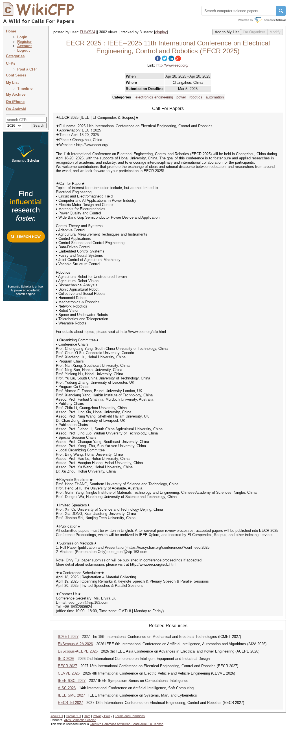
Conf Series (16, 75)
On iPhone (15, 102)
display (161, 32)
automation (215, 97)
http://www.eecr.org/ (172, 65)
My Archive (15, 94)
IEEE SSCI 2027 (72, 681)
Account (24, 46)
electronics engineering (154, 97)
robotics (195, 97)
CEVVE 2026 (69, 673)
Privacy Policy (102, 716)
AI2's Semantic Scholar (80, 720)
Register (24, 41)
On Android (16, 109)
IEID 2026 (66, 658)
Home (11, 31)
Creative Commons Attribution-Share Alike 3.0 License (126, 724)
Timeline (24, 88)
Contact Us (73, 716)
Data (87, 716)
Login (22, 37)
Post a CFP (27, 69)
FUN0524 (87, 32)
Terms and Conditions (130, 716)
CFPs (10, 63)
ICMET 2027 (68, 636)
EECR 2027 (67, 666)
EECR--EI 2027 (70, 703)
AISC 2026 (67, 688)
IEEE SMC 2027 (71, 695)
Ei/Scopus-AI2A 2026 (75, 644)
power (181, 97)
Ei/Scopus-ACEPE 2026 (78, 651)
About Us (57, 716)
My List (12, 82)
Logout (23, 50)
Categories (15, 56)
